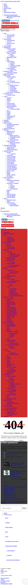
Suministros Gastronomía (10, 145)
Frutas (11, 54)
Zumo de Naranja (14, 205)
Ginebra (9, 100)
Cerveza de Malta (11, 156)
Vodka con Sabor (11, 116)
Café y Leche (7, 75)
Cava (11, 184)
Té (10, 79)
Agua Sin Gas (10, 36)
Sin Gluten (9, 176)
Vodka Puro (10, 117)
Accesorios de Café (15, 82)
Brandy (8, 99)
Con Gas (9, 37)
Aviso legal (6, 485)
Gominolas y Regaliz (15, 65)
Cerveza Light (10, 162)
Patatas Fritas (13, 69)
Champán (12, 186)
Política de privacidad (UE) (10, 495)
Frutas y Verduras (11, 53)
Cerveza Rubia (10, 163)
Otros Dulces (13, 67)
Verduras (12, 55)
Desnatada (12, 86)
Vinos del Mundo (11, 195)
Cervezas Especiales (12, 169)
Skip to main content (15, 1)
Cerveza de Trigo (11, 158)
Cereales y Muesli (11, 48)
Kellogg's (12, 50)
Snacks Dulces (10, 61)
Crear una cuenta (5, 578)
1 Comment (22, 467)
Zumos (5, 198)
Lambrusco (12, 348)
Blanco (8, 179)
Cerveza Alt (10, 155)
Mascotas (6, 120)
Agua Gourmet (7, 46)
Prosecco (12, 187)
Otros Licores (10, 107)
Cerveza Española (11, 160)
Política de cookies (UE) (10, 493)
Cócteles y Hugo (11, 95)
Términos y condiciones (9, 490)
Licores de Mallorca (12, 106)
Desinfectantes (10, 125)
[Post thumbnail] (7, 465)
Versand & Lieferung (9, 488)
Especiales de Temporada (13, 180)
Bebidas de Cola (11, 131)
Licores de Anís (11, 103)
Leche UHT (13, 89)
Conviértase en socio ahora (10, 497)
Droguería (9, 127)
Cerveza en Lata (11, 159)
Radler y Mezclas (11, 174)
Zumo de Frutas (11, 202)
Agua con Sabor (11, 34)
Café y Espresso (11, 81)
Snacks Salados (10, 68)
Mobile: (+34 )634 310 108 (12, 454)
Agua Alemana (7, 39)
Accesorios (12, 153)
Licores (5, 96)
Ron (8, 110)
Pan (8, 58)
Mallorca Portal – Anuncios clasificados (13, 499)
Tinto (8, 193)
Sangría (12, 181)
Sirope (8, 201)
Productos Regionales (9, 128)
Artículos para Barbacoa (13, 124)
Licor (8, 102)
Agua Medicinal (11, 40)
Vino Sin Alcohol (11, 194)
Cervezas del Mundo (12, 167)
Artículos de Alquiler (12, 72)
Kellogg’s (12, 393)
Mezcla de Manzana (15, 142)
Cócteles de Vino (8, 93)
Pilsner (8, 173)
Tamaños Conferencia (12, 149)
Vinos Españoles (11, 197)
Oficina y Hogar (8, 123)
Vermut (8, 113)
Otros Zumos (13, 204)
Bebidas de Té (10, 132)
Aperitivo (9, 97)
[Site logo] (10, 27)
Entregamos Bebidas (10, 502)
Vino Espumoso (14, 188)
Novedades (6, 121)
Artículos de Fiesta (8, 71)
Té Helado (12, 144)
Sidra (8, 191)
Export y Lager (10, 170)
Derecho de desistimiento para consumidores (15, 487)
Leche (8, 83)
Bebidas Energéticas (9, 74)
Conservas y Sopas (11, 51)
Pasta (8, 60)
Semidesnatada (13, 90)
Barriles (9, 152)
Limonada (9, 134)
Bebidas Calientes (11, 76)
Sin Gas (9, 44)
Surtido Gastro (10, 148)
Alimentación (7, 47)
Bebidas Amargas (14, 135)
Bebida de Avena (14, 85)
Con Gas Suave (11, 43)
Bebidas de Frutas (11, 200)
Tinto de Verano (11, 141)
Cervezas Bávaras (11, 166)
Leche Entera (13, 88)
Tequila (8, 111)
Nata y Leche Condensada (13, 92)
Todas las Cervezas (8, 151)
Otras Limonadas (14, 139)
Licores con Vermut (15, 109)
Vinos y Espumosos (8, 177)
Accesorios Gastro (11, 146)
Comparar (9, 555)
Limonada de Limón (15, 137)
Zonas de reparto (8, 492)
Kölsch (8, 172)
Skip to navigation (5, 1)
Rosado (9, 190)
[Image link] (9, 443)
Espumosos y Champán (12, 183)
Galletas (12, 64)
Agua (5, 33)
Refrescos (6, 130)
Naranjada (12, 138)
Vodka (8, 114)
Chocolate (12, 62)
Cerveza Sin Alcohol (12, 165)
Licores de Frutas (11, 104)
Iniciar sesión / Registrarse (13, 560)
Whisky (9, 118)
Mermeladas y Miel (11, 57)
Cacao (11, 78)
